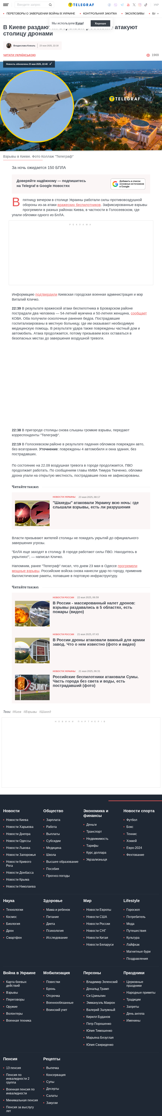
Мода (130, 923)
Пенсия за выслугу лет (20, 1109)
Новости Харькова (19, 826)
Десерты (52, 1088)
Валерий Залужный (100, 1009)
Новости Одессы (18, 841)
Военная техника (18, 1020)
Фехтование (135, 854)
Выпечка (52, 1068)
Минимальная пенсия (22, 1100)
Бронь (50, 988)
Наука (8, 900)
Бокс (129, 826)
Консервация (56, 1075)
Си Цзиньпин (95, 995)
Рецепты (51, 1059)
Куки (79, 23)
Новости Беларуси (100, 944)
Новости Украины (64, 497)
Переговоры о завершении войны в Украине (41, 13)
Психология (55, 930)
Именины (133, 1020)
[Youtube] (128, 5)
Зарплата (53, 820)
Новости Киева (17, 820)
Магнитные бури (138, 951)
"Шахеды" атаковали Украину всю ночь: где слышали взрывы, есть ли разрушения (96, 504)
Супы (50, 1081)
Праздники (133, 973)
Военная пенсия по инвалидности (20, 1091)
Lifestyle (131, 900)
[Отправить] (50, 5)
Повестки (53, 982)
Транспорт (94, 831)
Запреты (132, 1006)
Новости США (96, 916)
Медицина (53, 847)
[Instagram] (140, 5)
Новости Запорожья (21, 854)
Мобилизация (56, 973)
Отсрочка (53, 995)
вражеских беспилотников (79, 205)
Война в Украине (19, 973)
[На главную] (81, 4)
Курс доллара (96, 852)
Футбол (131, 820)
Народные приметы (140, 992)
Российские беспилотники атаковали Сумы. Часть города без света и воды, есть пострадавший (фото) (96, 681)
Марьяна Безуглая (100, 1037)
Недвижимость (97, 838)
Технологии (14, 909)
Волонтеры (14, 1013)
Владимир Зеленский (102, 982)
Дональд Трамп (97, 988)
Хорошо (100, 23)
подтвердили (46, 294)
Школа (51, 854)
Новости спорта (138, 811)
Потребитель (135, 916)
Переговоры (15, 999)
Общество (53, 811)
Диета (50, 923)
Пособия (52, 869)
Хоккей (131, 841)
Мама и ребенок (58, 909)
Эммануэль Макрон (100, 1002)
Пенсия (10, 1059)
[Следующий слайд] (158, 14)
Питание (52, 916)
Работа (51, 826)
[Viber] (115, 5)
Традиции (133, 999)
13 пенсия (13, 1068)
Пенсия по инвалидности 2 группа (17, 1078)
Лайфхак (132, 944)
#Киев (16, 711)
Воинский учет (56, 1009)
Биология (13, 923)
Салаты (52, 1095)
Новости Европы (98, 909)
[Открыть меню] (6, 4)
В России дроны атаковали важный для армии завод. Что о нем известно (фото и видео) (99, 642)
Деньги (91, 824)
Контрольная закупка (100, 13)
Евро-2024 (134, 847)
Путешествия (136, 930)
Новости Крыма (17, 879)
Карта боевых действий (16, 983)
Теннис (131, 834)
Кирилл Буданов (98, 1016)
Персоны (92, 973)
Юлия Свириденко (99, 1044)
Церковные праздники (134, 983)
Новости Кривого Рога (18, 863)
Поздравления (137, 958)
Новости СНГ (96, 930)
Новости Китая (97, 937)
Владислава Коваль (24, 45)
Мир (87, 900)
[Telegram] (122, 5)
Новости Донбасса (20, 872)
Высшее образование (62, 861)
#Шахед (45, 711)
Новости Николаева (21, 886)
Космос (11, 916)
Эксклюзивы (134, 13)
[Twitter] (134, 4)
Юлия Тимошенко (99, 1030)
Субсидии (53, 841)
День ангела (135, 1013)
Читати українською (19, 55)
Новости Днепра (18, 834)
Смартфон (14, 937)
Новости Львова (18, 847)
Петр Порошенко (98, 1023)
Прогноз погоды (58, 875)
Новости (11, 811)
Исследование (57, 937)
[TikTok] (146, 5)
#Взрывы (30, 711)
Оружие (12, 1006)
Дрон (10, 930)
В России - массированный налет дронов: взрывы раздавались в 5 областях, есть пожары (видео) (94, 607)
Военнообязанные (59, 1002)
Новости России (63, 597)
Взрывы (12, 992)
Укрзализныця (96, 859)
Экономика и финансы (95, 813)
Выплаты (53, 834)
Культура (132, 937)
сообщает (139, 313)
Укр (156, 4)
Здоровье (52, 900)
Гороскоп (133, 909)
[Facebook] (109, 5)
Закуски (52, 1102)
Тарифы (92, 845)
